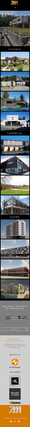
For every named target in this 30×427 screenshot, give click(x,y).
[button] (15, 7)
